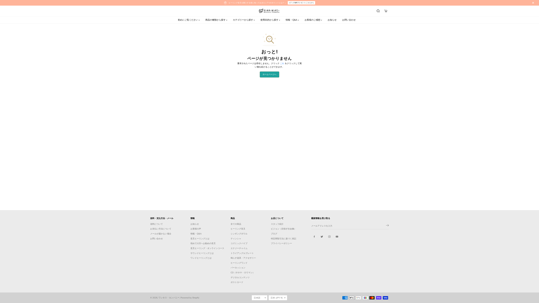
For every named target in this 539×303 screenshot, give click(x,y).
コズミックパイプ (239, 243)
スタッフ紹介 (277, 223)
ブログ (274, 233)
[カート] (386, 11)
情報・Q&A (292, 19)
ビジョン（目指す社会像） (283, 228)
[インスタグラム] (329, 237)
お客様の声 (195, 228)
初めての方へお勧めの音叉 (203, 243)
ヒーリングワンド (239, 262)
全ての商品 (236, 223)
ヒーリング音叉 (238, 228)
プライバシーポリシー (281, 243)
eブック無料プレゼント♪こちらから (301, 3)
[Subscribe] (387, 225)
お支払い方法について (160, 228)
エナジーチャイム (239, 248)
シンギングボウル (239, 233)
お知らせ (332, 19)
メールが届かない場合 (160, 233)
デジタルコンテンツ (240, 277)
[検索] (378, 11)
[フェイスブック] (314, 237)
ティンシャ (236, 238)
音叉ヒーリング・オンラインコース (207, 248)
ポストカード (237, 282)
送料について (156, 223)
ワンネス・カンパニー (169, 297)
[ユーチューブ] (337, 237)
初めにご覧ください (188, 19)
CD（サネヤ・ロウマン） (243, 272)
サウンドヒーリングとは (202, 253)
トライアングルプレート (242, 253)
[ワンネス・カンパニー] (269, 11)
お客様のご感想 (313, 19)
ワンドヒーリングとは (201, 257)
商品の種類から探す (215, 19)
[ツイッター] (322, 237)
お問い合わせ (349, 19)
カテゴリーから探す (243, 19)
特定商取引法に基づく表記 (283, 238)
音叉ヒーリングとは (199, 238)
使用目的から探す (269, 19)
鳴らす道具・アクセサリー (243, 257)
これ (282, 63)
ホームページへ (269, 74)
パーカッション (238, 267)
